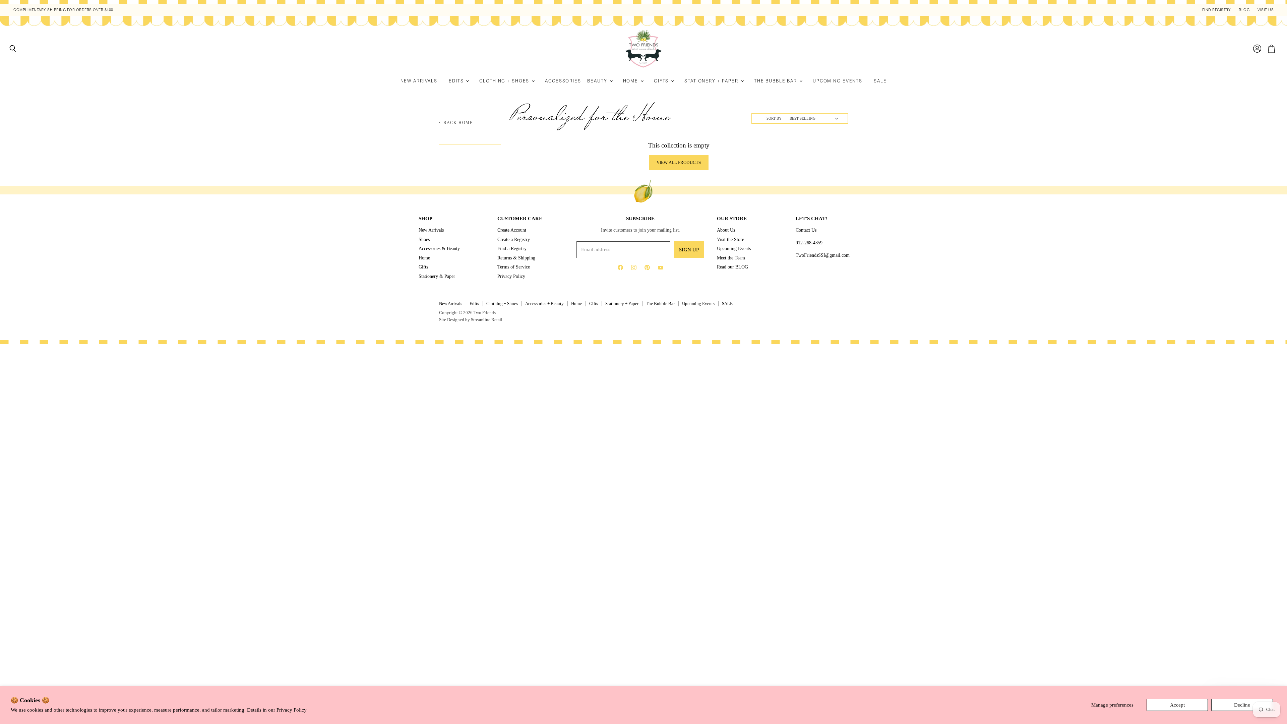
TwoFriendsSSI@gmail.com (823, 255)
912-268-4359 (809, 242)
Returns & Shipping (516, 257)
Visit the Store (730, 239)
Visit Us (1266, 10)
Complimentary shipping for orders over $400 (63, 10)
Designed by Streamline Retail (474, 319)
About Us (726, 230)
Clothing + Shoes (505, 80)
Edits (457, 80)
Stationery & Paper (437, 276)
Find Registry (1216, 10)
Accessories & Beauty (439, 248)
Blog (1244, 10)
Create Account (511, 230)
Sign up (689, 249)
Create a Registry (513, 239)
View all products (679, 162)
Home (631, 80)
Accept (1177, 705)
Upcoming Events (837, 80)
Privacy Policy (292, 710)
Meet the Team (731, 257)
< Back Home (456, 123)
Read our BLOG (732, 266)
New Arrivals (419, 80)
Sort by (774, 118)
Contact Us (806, 230)
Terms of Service (513, 266)
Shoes (424, 239)
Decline (1242, 705)
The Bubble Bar (776, 80)
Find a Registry (512, 248)
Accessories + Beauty (577, 80)
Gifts (662, 80)
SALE (880, 80)
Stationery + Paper (712, 80)
